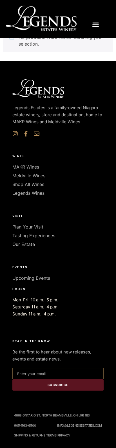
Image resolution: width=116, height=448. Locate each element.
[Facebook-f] (26, 133)
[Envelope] (36, 133)
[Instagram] (15, 133)
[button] (95, 24)
